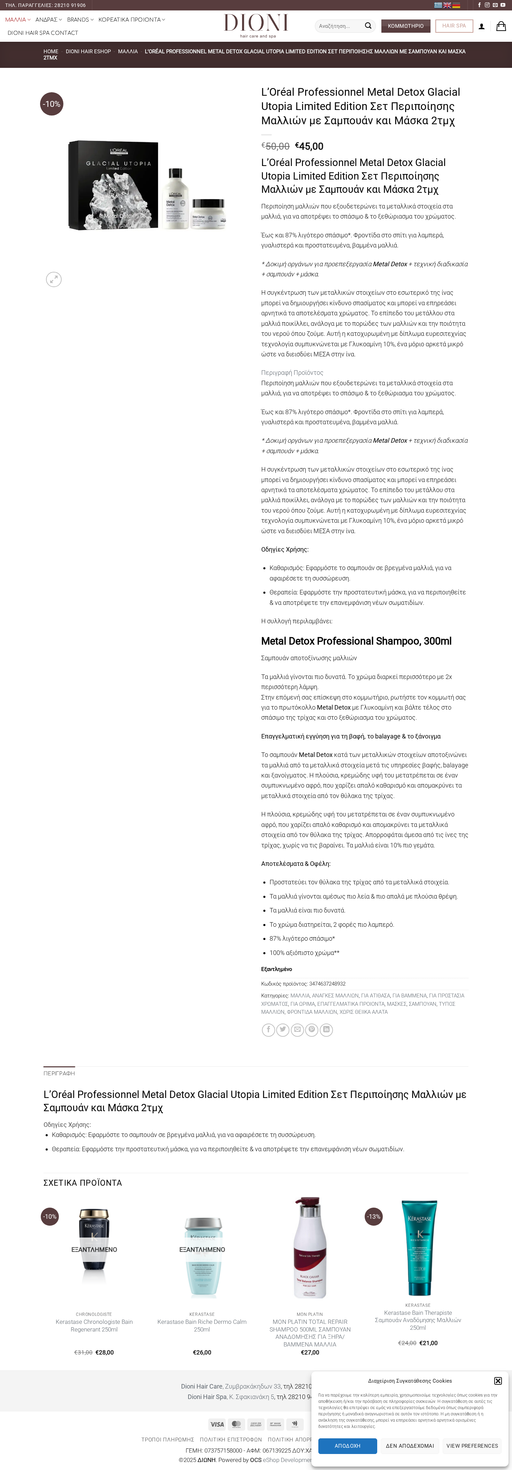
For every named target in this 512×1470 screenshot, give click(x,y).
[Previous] (44, 1283)
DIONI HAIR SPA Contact (43, 33)
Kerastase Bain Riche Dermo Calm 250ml (202, 1326)
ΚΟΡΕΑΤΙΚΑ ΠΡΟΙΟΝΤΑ (130, 20)
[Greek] (438, 5)
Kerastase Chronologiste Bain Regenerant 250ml (94, 1326)
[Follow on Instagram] (487, 5)
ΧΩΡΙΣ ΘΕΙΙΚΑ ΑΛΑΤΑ (364, 1012)
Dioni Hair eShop (88, 51)
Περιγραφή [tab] (59, 1073)
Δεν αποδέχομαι (410, 1446)
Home (51, 51)
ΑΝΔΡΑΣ (46, 20)
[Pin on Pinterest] (311, 1030)
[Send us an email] (495, 5)
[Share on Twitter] (282, 1030)
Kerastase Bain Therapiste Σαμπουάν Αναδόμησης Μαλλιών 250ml (418, 1320)
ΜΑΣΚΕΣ (396, 1004)
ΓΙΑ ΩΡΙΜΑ (302, 1004)
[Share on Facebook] (268, 1030)
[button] (498, 1380)
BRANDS (78, 20)
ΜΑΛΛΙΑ (15, 20)
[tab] (364, 373)
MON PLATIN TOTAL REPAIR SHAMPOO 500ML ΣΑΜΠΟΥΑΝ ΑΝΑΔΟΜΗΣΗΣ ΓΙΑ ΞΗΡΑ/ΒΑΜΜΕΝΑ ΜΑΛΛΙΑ (310, 1333)
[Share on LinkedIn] (326, 1030)
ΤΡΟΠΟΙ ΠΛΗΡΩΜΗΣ (167, 1440)
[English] (447, 5)
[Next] (468, 1283)
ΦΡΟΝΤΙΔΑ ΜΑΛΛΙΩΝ (312, 1012)
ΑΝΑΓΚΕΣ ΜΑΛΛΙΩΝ (335, 996)
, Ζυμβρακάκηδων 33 (231, 1386)
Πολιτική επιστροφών (231, 1440)
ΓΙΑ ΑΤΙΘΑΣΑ (375, 996)
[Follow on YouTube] (503, 5)
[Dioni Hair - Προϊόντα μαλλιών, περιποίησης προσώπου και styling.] (256, 26)
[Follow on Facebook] (479, 5)
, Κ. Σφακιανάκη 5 (231, 1396)
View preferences (472, 1446)
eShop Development (289, 1460)
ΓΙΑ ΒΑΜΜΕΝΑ (410, 996)
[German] (456, 5)
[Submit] (368, 26)
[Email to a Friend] (297, 1030)
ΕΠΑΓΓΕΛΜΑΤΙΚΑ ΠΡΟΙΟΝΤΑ (351, 1004)
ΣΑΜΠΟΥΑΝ (422, 1004)
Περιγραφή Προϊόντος (292, 372)
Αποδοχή (348, 1446)
